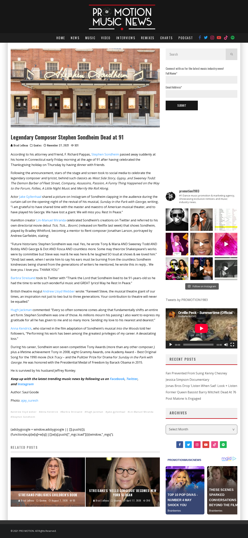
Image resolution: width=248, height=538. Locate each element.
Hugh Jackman (21, 310)
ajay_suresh (29, 400)
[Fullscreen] (232, 345)
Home (60, 38)
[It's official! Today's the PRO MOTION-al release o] (201, 268)
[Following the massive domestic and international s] (177, 268)
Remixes (147, 38)
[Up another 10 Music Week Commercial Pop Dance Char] (226, 268)
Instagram (25, 384)
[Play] (171, 345)
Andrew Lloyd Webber (59, 291)
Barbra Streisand (23, 278)
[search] (231, 54)
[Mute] (226, 345)
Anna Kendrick (21, 328)
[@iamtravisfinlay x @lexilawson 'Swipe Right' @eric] (201, 219)
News (75, 38)
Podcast (185, 38)
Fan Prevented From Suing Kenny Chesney (196, 373)
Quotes (37, 145)
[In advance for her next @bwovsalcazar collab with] (177, 244)
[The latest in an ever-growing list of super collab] (177, 219)
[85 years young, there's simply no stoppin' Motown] (226, 219)
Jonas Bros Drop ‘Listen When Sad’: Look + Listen (201, 386)
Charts (166, 38)
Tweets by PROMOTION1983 (187, 300)
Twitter (131, 379)
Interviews (125, 38)
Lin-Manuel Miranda (51, 220)
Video (105, 38)
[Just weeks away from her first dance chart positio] (201, 244)
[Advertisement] (201, 143)
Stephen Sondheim (105, 154)
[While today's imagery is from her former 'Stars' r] (226, 244)
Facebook (117, 379)
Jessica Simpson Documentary (187, 379)
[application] (201, 328)
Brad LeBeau (20, 145)
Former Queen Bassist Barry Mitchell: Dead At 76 (201, 392)
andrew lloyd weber (24, 411)
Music (90, 38)
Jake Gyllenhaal (30, 197)
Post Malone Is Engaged (183, 398)
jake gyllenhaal (116, 411)
